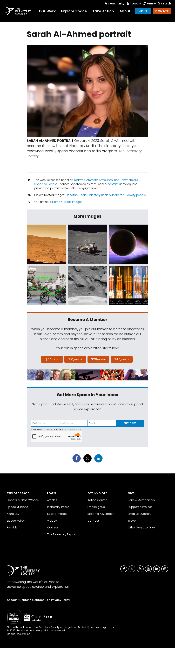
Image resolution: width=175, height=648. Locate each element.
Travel (132, 521)
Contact (93, 521)
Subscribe (130, 423)
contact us (114, 184)
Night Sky (13, 514)
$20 (98, 359)
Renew (151, 3)
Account (135, 3)
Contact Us (40, 600)
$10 (75, 359)
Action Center (97, 500)
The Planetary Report (61, 534)
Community (116, 3)
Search (166, 3)
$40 (121, 359)
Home (56, 202)
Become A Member (101, 514)
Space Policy (16, 521)
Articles (52, 500)
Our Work (47, 11)
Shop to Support (139, 514)
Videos (52, 521)
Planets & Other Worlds (23, 500)
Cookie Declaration (18, 634)
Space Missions (17, 507)
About (125, 11)
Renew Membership (141, 500)
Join (143, 11)
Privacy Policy (75, 429)
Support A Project (140, 507)
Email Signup (96, 507)
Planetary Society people (129, 195)
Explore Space (74, 11)
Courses (53, 527)
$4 (52, 359)
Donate (162, 11)
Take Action (103, 11)
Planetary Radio (76, 195)
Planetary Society (99, 195)
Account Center (18, 600)
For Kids (12, 527)
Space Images (72, 202)
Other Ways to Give (141, 527)
